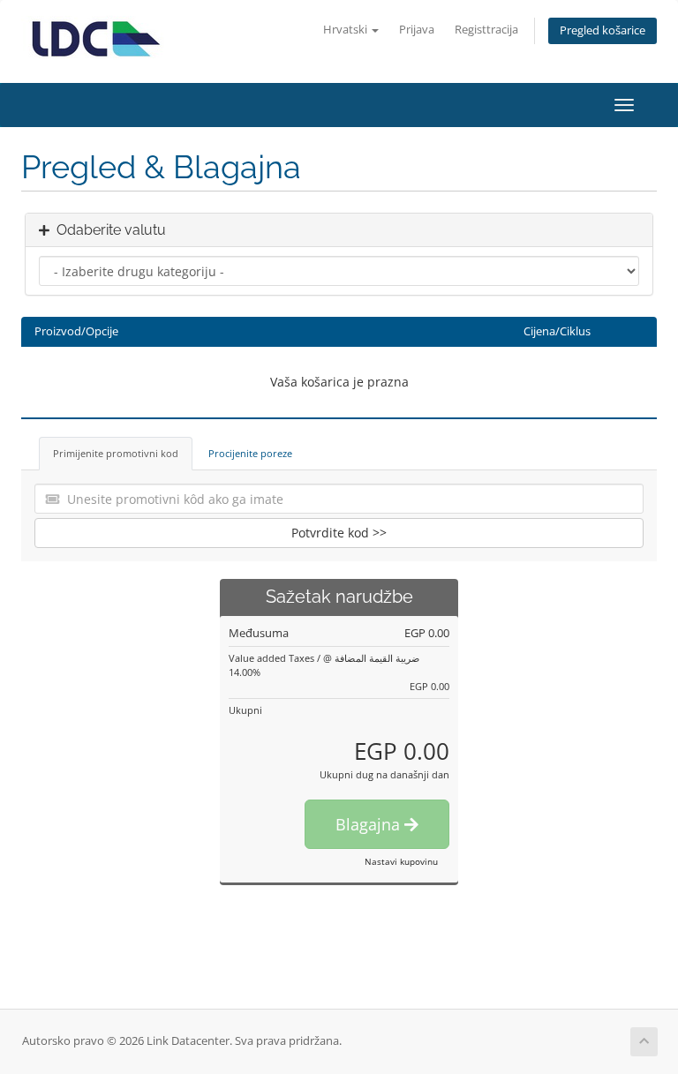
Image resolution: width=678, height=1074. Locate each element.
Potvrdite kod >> (339, 532)
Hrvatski (346, 29)
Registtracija (486, 29)
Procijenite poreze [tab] (250, 453)
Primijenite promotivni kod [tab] (115, 453)
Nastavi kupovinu (401, 861)
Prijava (416, 29)
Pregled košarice (602, 30)
